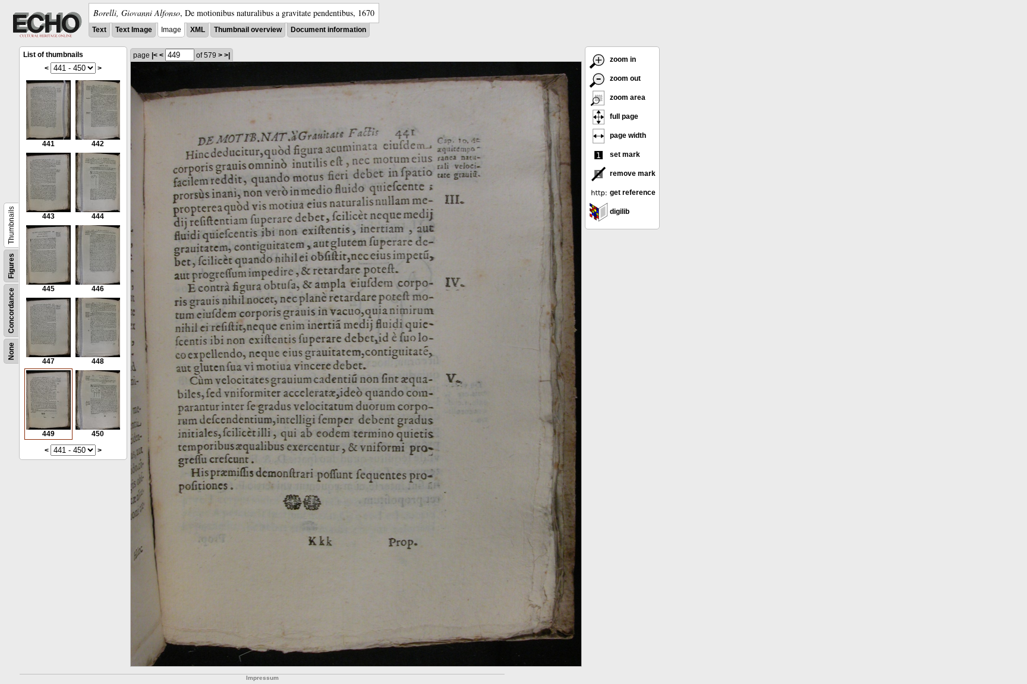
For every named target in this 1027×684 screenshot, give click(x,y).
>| (227, 55)
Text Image (133, 30)
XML (197, 30)
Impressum (262, 677)
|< (154, 55)
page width (627, 135)
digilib (618, 211)
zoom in (622, 59)
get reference (632, 192)
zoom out (624, 78)
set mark (624, 154)
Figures (11, 266)
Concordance (11, 310)
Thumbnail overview (248, 30)
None (11, 351)
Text (99, 30)
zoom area (626, 97)
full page (623, 116)
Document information (328, 30)
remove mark (632, 173)
